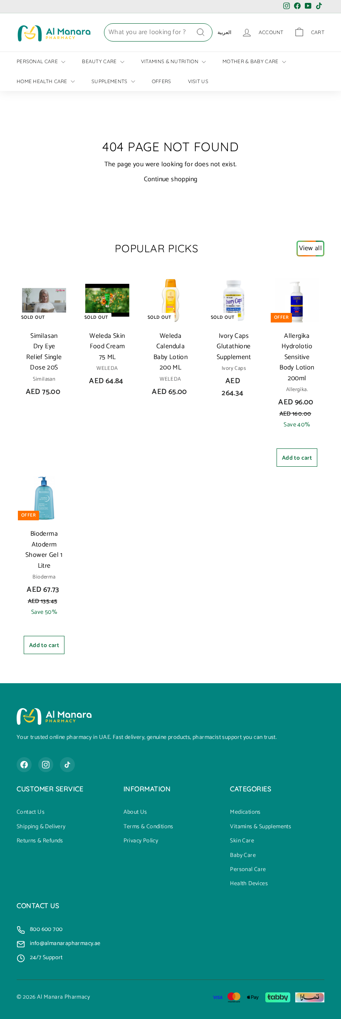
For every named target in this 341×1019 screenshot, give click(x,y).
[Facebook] (24, 764)
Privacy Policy (141, 841)
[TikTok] (67, 764)
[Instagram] (45, 764)
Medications (245, 812)
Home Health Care (43, 81)
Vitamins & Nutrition (170, 61)
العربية (224, 32)
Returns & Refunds (40, 841)
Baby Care (243, 855)
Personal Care (38, 61)
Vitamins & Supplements (260, 827)
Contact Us (30, 812)
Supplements (110, 81)
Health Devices (249, 884)
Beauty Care (100, 61)
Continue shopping (171, 179)
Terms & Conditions (148, 827)
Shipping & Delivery (41, 827)
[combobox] (158, 32)
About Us (135, 812)
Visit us (198, 81)
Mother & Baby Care (251, 61)
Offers (161, 81)
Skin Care (242, 841)
